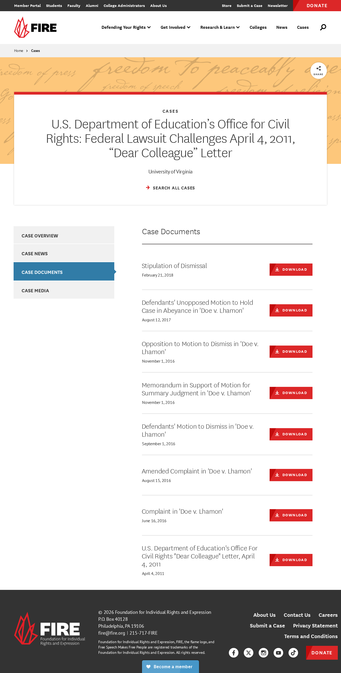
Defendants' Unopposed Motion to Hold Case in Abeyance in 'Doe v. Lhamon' (197, 306)
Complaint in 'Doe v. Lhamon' (182, 511)
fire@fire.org (111, 633)
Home (18, 50)
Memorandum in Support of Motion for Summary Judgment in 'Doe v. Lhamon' (196, 388)
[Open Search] (323, 27)
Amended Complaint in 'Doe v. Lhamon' (197, 471)
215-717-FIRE (143, 633)
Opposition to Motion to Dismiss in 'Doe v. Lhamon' (200, 347)
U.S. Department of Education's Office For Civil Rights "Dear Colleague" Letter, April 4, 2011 (200, 555)
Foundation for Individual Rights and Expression (163, 612)
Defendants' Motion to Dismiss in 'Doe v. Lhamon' (198, 430)
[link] (37, 28)
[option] (64, 235)
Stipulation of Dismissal (174, 265)
